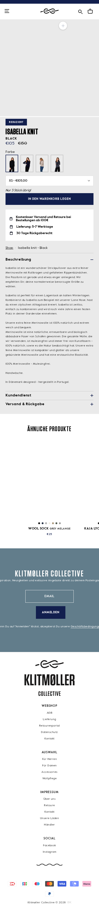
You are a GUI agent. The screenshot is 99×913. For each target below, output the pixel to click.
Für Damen (49, 765)
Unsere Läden (49, 818)
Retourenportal (49, 725)
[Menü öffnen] (7, 11)
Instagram (49, 851)
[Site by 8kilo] (69, 902)
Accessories (49, 772)
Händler (49, 824)
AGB (49, 712)
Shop (9, 248)
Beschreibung (18, 260)
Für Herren (49, 759)
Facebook (49, 845)
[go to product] (50, 479)
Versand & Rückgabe (25, 404)
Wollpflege (49, 778)
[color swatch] (39, 523)
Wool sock (49, 528)
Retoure (49, 805)
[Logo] (49, 11)
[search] (80, 11)
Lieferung (49, 719)
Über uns (50, 799)
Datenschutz (49, 732)
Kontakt (49, 738)
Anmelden (51, 612)
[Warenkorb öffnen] (90, 11)
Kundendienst (18, 395)
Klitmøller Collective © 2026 (47, 902)
